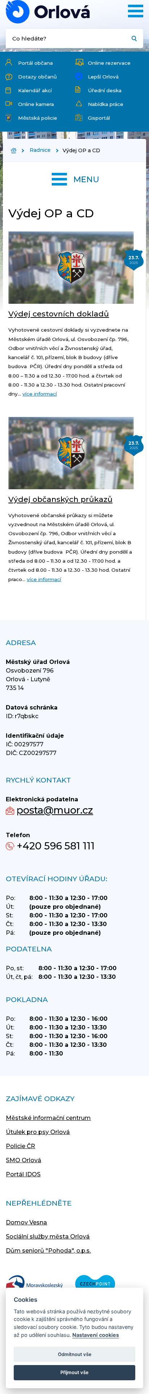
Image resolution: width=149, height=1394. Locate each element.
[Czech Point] (95, 1284)
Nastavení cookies (95, 1335)
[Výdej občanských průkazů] (70, 453)
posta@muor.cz (55, 810)
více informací (39, 394)
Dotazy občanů (37, 77)
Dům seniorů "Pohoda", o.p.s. (48, 1250)
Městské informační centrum (48, 1117)
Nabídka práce (105, 104)
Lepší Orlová (103, 77)
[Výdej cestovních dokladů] (70, 267)
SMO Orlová (23, 1160)
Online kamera (36, 104)
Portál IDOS (23, 1174)
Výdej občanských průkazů (60, 499)
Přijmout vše (74, 1372)
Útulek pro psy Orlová (38, 1132)
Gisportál (99, 118)
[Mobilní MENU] (135, 11)
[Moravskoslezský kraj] (34, 1284)
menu (86, 179)
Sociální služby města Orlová (48, 1236)
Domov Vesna (26, 1222)
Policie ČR (20, 1146)
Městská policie (37, 118)
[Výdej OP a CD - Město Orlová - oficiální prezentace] (48, 12)
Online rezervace (109, 63)
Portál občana (35, 63)
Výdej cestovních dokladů (58, 313)
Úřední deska (105, 90)
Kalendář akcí (35, 90)
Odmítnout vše (74, 1354)
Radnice (40, 150)
